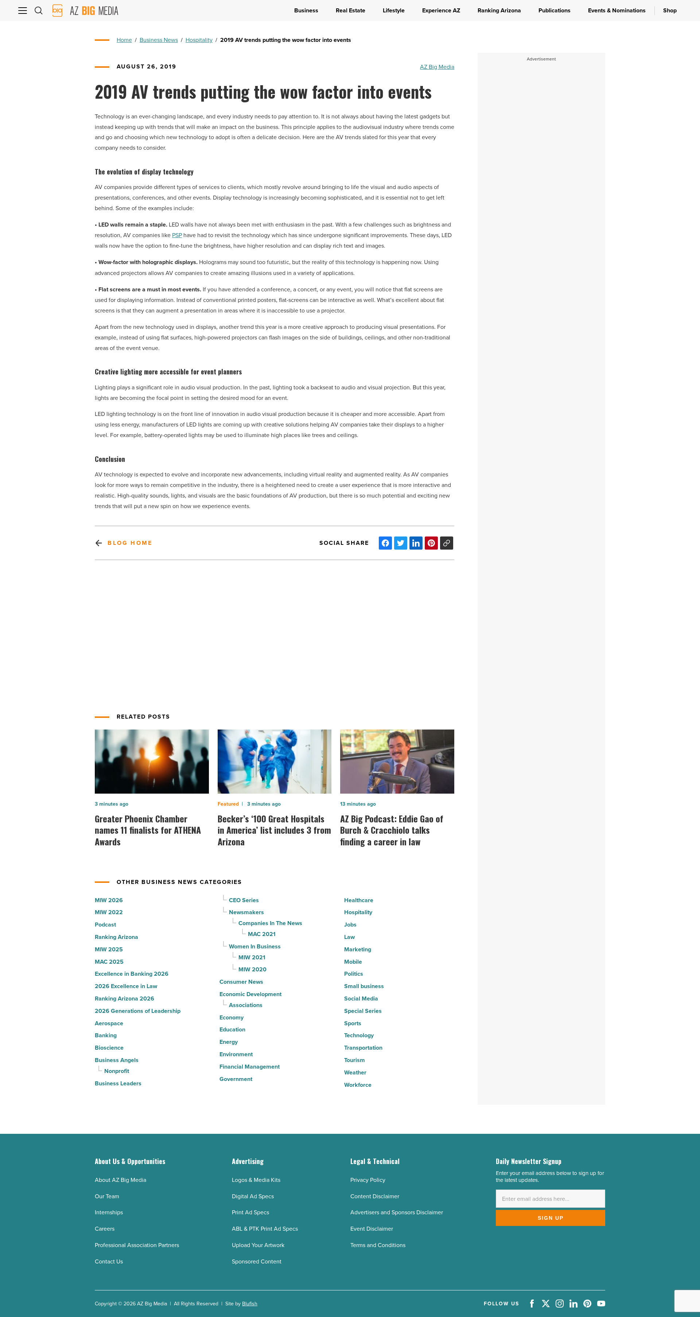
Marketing (357, 949)
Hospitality (199, 40)
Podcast (105, 924)
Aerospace (109, 1023)
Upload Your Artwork (258, 1245)
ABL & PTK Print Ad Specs (265, 1228)
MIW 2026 (109, 900)
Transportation (363, 1047)
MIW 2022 (109, 912)
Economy (231, 1017)
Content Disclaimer (374, 1196)
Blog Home (130, 543)
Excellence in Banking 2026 (131, 974)
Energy (228, 1042)
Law (349, 937)
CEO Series (244, 900)
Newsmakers (246, 912)
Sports (352, 1023)
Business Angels (117, 1060)
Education (232, 1029)
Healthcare (358, 900)
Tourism (354, 1060)
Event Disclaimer (371, 1228)
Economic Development (250, 994)
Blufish (249, 1303)
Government (235, 1079)
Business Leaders (118, 1083)
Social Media (361, 998)
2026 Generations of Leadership (137, 1011)
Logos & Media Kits (256, 1180)
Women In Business (255, 946)
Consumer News (241, 982)
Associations (245, 1005)
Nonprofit (116, 1071)
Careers (104, 1228)
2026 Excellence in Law (126, 986)
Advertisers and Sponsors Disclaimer (396, 1212)
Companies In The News (270, 923)
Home (124, 40)
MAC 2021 (262, 934)
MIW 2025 (109, 949)
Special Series (363, 1011)
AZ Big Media (437, 67)
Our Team (107, 1196)
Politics (353, 974)
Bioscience (109, 1047)
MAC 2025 (109, 962)
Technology (359, 1035)
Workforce (358, 1085)
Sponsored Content (256, 1261)
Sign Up (551, 1218)
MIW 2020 (252, 969)
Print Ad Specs (250, 1212)
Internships (109, 1212)
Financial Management (249, 1066)
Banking (106, 1035)
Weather (355, 1072)
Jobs (350, 924)
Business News (159, 40)
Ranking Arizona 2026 (124, 998)
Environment (236, 1054)
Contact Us (109, 1261)
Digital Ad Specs (253, 1196)
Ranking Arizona (116, 937)
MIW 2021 (251, 957)
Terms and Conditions (377, 1245)
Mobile (353, 962)
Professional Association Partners (137, 1245)
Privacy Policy (367, 1180)
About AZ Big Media (120, 1180)
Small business (364, 986)
